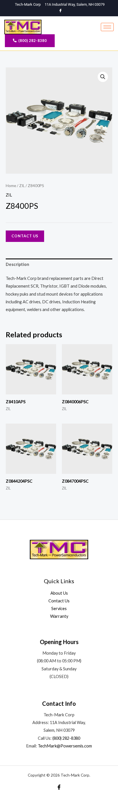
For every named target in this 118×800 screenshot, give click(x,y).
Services (59, 608)
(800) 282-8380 (66, 738)
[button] (103, 77)
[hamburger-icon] (107, 27)
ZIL (22, 185)
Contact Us (24, 236)
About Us (59, 593)
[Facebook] (61, 11)
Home (11, 185)
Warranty (59, 616)
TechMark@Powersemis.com (65, 745)
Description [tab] (17, 264)
